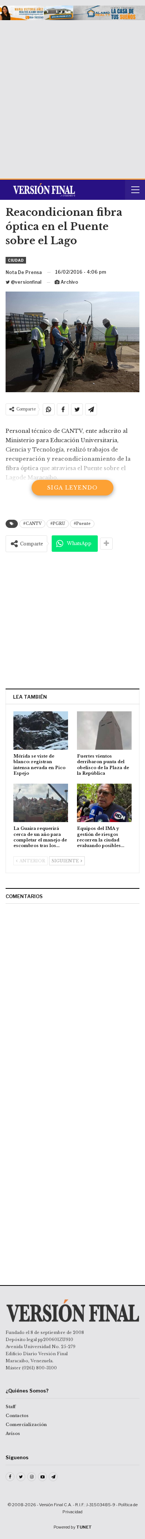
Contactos (17, 1415)
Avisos (13, 1433)
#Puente (82, 523)
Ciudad (16, 260)
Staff (11, 1406)
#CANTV (32, 523)
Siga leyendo (72, 487)
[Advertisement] (72, 96)
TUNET (84, 1527)
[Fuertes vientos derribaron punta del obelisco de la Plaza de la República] (104, 730)
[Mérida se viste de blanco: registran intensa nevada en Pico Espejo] (40, 730)
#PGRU (57, 523)
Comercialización (26, 1424)
